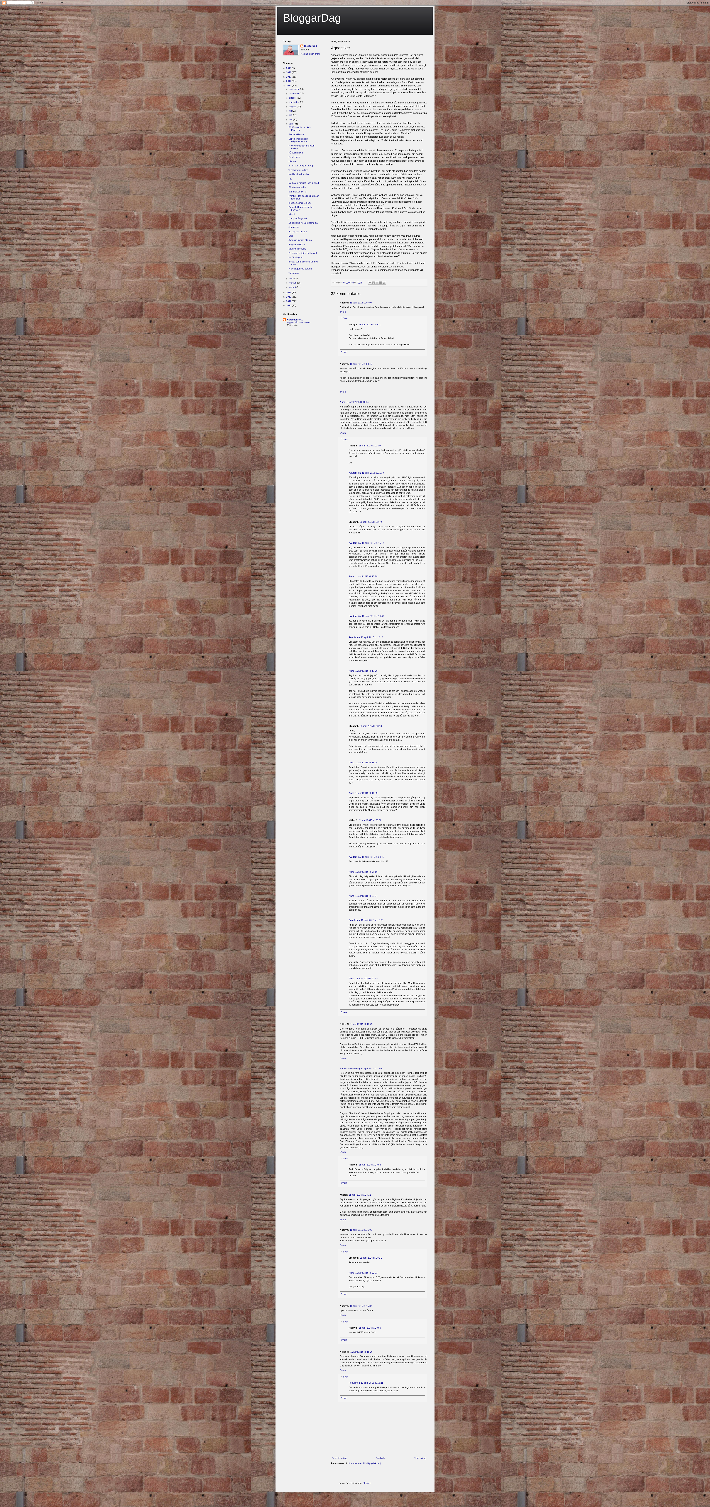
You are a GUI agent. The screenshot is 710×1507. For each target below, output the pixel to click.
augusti (293, 106)
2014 (289, 292)
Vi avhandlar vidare (298, 170)
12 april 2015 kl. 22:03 (366, 978)
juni (291, 115)
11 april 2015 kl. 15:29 (366, 576)
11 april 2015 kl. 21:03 (366, 1273)
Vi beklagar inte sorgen (300, 268)
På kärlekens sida (297, 187)
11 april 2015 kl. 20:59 (366, 872)
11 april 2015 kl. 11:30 (373, 473)
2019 (289, 68)
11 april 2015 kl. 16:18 (372, 637)
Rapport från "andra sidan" (299, 322)
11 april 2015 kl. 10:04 (357, 402)
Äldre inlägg (420, 1458)
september (294, 102)
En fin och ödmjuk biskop (301, 165)
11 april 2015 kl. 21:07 (366, 896)
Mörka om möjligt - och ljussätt (303, 183)
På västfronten (295, 152)
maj (291, 119)
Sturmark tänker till (297, 191)
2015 (289, 85)
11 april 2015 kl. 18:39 (366, 793)
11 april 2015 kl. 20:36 (370, 820)
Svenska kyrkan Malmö (300, 240)
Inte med (292, 161)
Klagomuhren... (295, 319)
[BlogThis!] (373, 283)
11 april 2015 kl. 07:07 (361, 302)
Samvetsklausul (296, 134)
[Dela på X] (377, 283)
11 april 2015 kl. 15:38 (361, 1352)
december (294, 89)
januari (292, 287)
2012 (289, 301)
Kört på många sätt (297, 218)
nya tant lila (355, 473)
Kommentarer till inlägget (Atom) (365, 1463)
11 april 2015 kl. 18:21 (371, 1258)
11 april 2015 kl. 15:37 (361, 1306)
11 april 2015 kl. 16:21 (372, 1383)
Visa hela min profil (310, 54)
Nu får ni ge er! (295, 257)
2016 (289, 81)
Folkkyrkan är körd (297, 231)
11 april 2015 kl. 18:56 (370, 1328)
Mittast (291, 214)
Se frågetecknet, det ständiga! (303, 223)
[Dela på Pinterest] (384, 283)
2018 (289, 72)
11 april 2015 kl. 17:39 (366, 671)
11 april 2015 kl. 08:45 (361, 364)
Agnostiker (293, 227)
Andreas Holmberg (350, 1068)
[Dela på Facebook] (380, 283)
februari (293, 282)
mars (291, 278)
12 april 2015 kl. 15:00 (372, 920)
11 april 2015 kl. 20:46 (373, 857)
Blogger (367, 1483)
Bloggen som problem (299, 203)
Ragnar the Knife (296, 244)
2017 (289, 77)
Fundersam (294, 157)
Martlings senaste (297, 249)
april (291, 123)
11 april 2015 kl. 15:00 (361, 1230)
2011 (289, 305)
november (294, 93)
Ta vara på (293, 273)
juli (290, 111)
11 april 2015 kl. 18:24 (366, 762)
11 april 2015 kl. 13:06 (372, 1068)
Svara (343, 311)
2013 (289, 297)
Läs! (290, 236)
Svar (345, 318)
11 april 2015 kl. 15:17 (373, 543)
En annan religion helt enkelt (302, 253)
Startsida (380, 1458)
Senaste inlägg (339, 1458)
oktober (293, 98)
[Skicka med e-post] (370, 283)
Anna (342, 402)
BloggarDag (312, 18)
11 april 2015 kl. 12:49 (371, 522)
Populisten (354, 637)
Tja (290, 179)
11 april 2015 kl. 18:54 (370, 1164)
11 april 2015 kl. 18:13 (371, 726)
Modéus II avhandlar (298, 174)
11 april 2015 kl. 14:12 (360, 1195)
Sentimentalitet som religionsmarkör (298, 140)
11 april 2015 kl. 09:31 (370, 324)
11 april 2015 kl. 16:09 (373, 616)
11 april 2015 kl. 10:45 (361, 1024)
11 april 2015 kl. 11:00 (370, 445)
